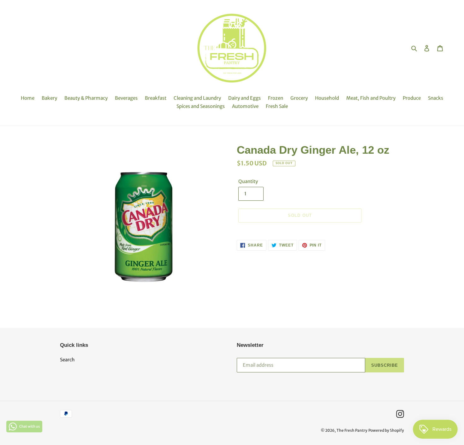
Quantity (248, 181)
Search (67, 360)
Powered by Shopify (386, 430)
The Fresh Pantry (351, 430)
